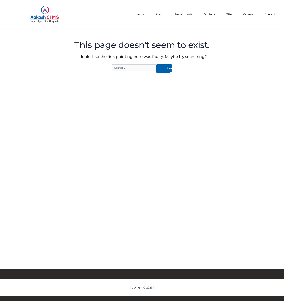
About (160, 14)
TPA (229, 14)
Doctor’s (209, 14)
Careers (248, 14)
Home (140, 14)
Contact (270, 14)
